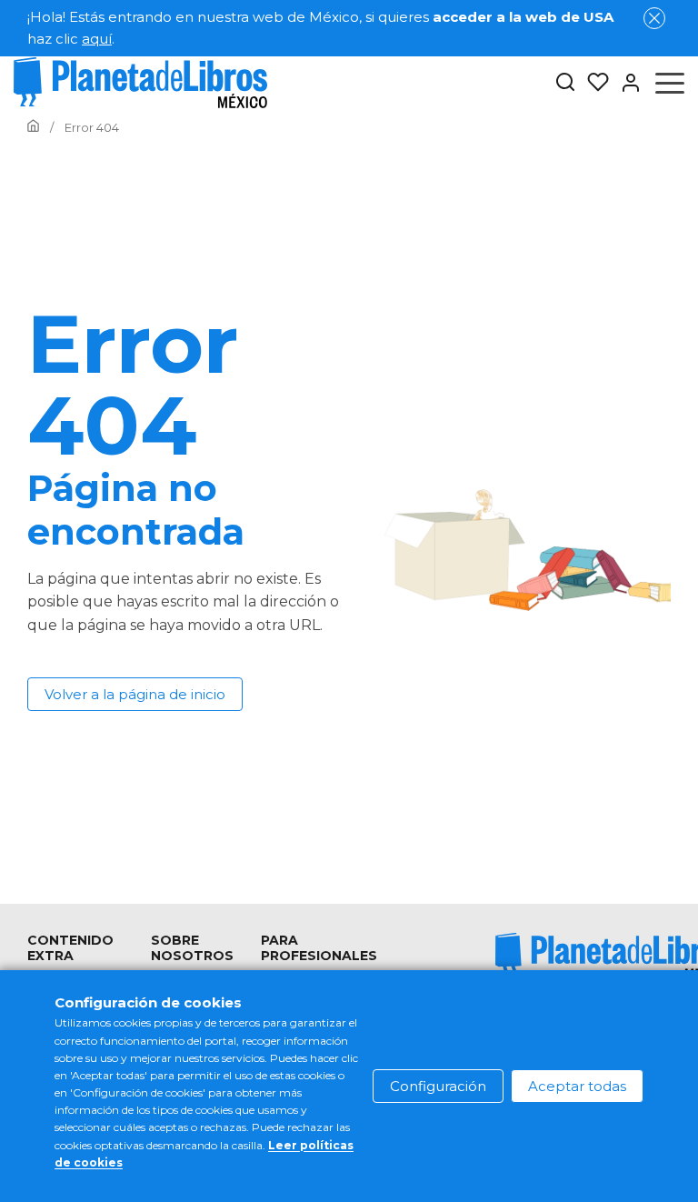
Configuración (438, 1086)
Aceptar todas (577, 1086)
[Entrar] (625, 83)
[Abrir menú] (669, 83)
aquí (97, 38)
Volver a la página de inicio (135, 694)
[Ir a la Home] (33, 127)
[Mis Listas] (592, 83)
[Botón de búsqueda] (565, 83)
